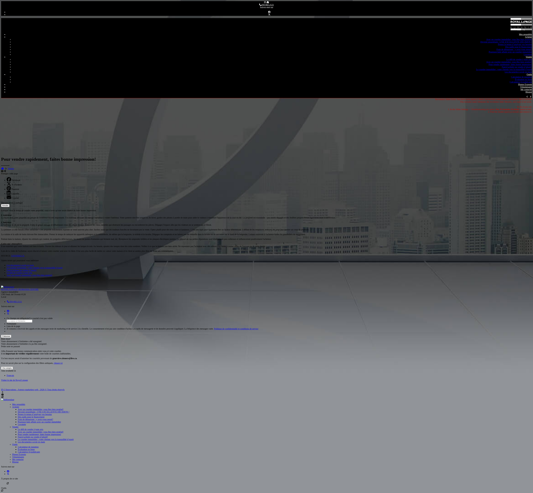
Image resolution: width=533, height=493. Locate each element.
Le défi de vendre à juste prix (519, 59)
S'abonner (6, 336)
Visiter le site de (14, 380)
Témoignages (526, 87)
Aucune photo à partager (12, 203)
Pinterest (15, 189)
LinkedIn (15, 193)
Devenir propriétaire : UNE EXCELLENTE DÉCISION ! (506, 42)
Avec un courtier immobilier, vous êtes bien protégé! (509, 39)
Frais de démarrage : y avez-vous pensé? (514, 49)
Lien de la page (13, 326)
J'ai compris (7, 368)
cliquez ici (58, 363)
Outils (529, 74)
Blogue (529, 92)
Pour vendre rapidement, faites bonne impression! (510, 64)
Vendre (529, 57)
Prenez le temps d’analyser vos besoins (515, 44)
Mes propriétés (525, 34)
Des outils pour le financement (518, 47)
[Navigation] (265, 2)
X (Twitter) (17, 185)
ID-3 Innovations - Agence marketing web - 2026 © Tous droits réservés (33, 389)
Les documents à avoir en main (518, 72)
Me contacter (526, 89)
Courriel (15, 198)
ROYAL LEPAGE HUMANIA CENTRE (20, 289)
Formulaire (11, 324)
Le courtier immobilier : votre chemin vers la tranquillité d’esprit (504, 69)
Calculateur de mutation (521, 77)
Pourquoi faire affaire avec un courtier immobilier (510, 52)
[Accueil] (267, 2)
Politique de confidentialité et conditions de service (236, 329)
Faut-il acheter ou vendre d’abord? (517, 67)
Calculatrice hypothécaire (521, 82)
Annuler (5, 206)
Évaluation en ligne (523, 79)
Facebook (16, 180)
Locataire (528, 54)
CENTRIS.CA (17, 256)
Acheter (528, 37)
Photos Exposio (525, 84)
